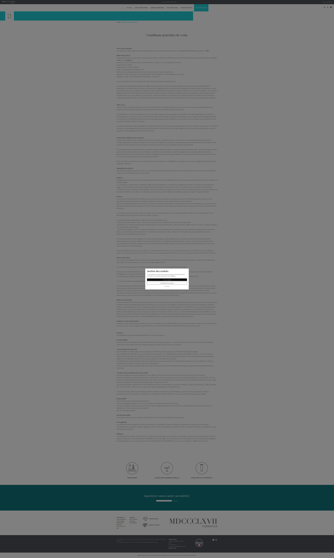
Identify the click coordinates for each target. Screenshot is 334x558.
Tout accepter (167, 280)
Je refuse (167, 286)
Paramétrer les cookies (167, 283)
